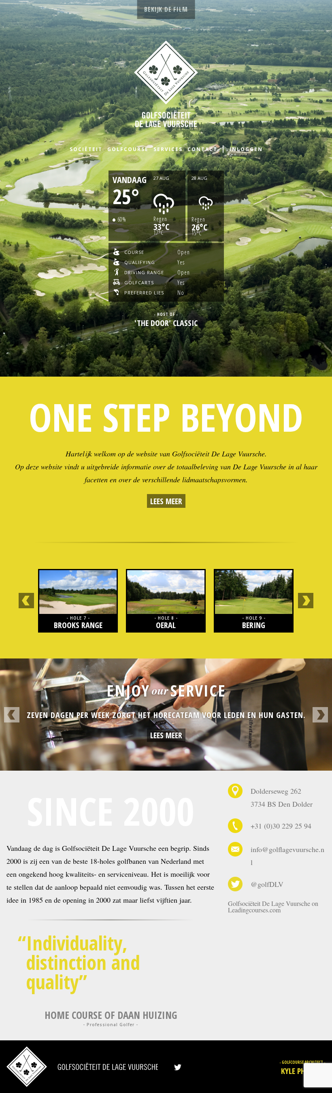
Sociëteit (86, 149)
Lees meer (166, 501)
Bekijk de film (165, 9)
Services (168, 149)
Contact (202, 149)
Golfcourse (128, 149)
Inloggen (246, 149)
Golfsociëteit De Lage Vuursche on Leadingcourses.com (273, 906)
